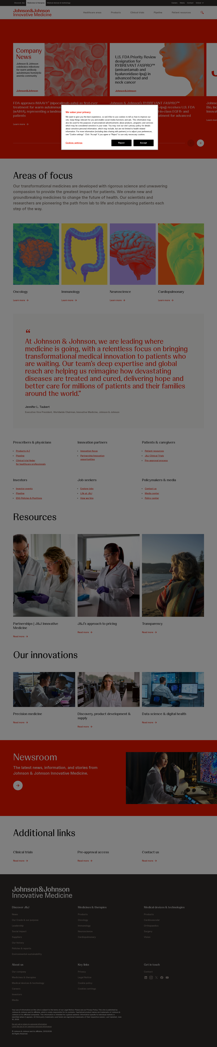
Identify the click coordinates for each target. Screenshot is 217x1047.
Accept (143, 143)
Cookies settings (74, 143)
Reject (121, 143)
